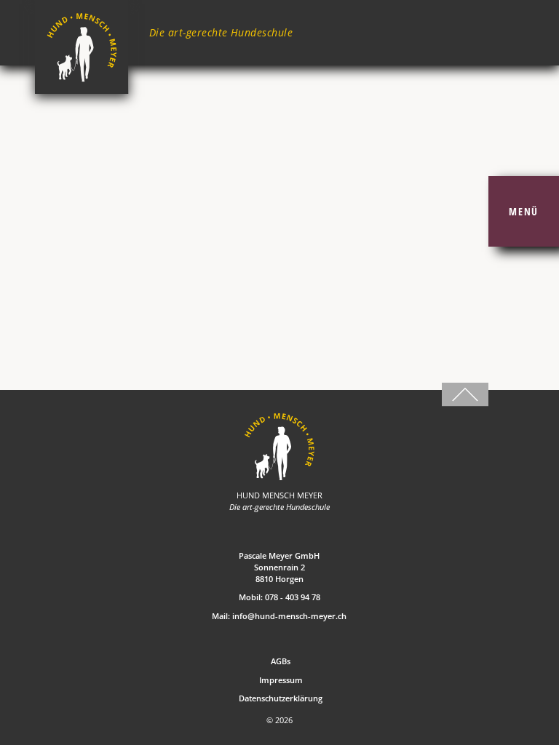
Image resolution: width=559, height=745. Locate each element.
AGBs (280, 661)
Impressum (281, 679)
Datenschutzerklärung (280, 698)
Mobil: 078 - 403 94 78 (279, 596)
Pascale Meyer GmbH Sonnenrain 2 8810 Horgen (279, 567)
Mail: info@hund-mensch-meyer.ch (279, 615)
